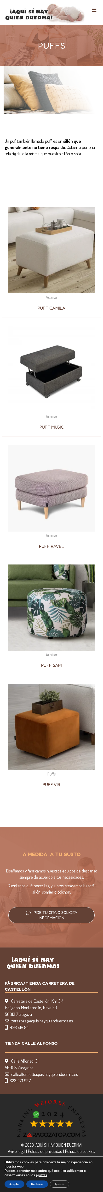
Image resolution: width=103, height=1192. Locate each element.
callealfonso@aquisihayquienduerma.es (44, 1074)
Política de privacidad (45, 1151)
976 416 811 (19, 1027)
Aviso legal (16, 1151)
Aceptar (14, 1184)
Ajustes (59, 1184)
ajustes (41, 1175)
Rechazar (37, 1184)
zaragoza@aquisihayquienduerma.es (42, 1021)
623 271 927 (20, 1081)
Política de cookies (80, 1151)
